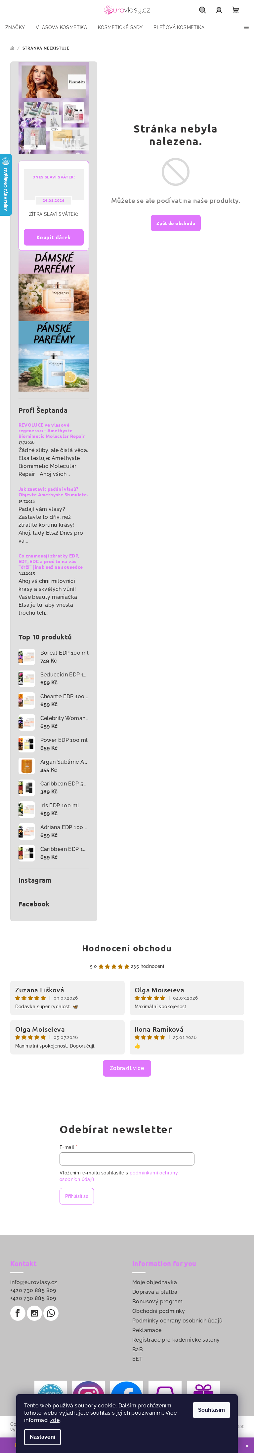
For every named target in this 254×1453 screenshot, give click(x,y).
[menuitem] (15, 27)
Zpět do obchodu (175, 223)
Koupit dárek (53, 237)
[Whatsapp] (51, 1313)
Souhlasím (211, 1410)
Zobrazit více (127, 1068)
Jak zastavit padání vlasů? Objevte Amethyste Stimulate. (53, 491)
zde (55, 1420)
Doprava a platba (154, 1292)
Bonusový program (157, 1301)
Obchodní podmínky (158, 1311)
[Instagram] (34, 1313)
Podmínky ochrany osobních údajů (177, 1321)
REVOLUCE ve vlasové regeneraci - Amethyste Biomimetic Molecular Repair (52, 430)
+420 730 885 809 (33, 1290)
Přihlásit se (76, 1196)
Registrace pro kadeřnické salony (176, 1340)
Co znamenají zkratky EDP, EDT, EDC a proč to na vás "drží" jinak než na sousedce (51, 561)
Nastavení (42, 1437)
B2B (137, 1349)
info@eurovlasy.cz (33, 1282)
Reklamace (147, 1330)
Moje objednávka (154, 1282)
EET (137, 1359)
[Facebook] (17, 1313)
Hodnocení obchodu (127, 947)
